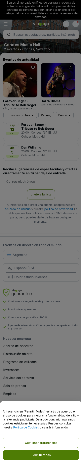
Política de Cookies (26, 427)
